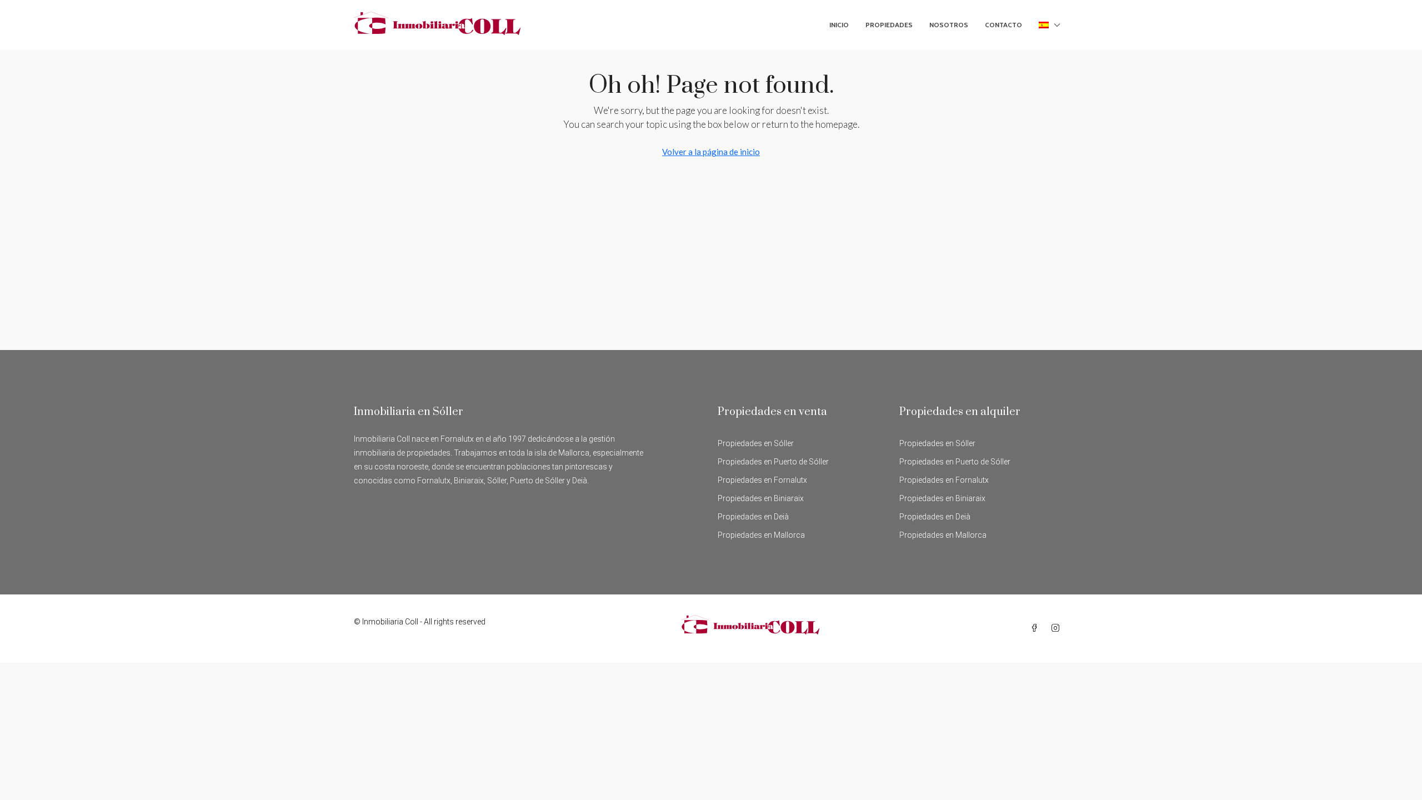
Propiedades (889, 25)
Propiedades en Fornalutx (762, 480)
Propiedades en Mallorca (761, 535)
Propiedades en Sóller (756, 443)
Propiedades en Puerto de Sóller (773, 461)
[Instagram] (1058, 628)
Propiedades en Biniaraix (761, 498)
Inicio (839, 25)
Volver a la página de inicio (711, 152)
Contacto (1003, 25)
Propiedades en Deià (753, 516)
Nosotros (948, 25)
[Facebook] (1036, 628)
